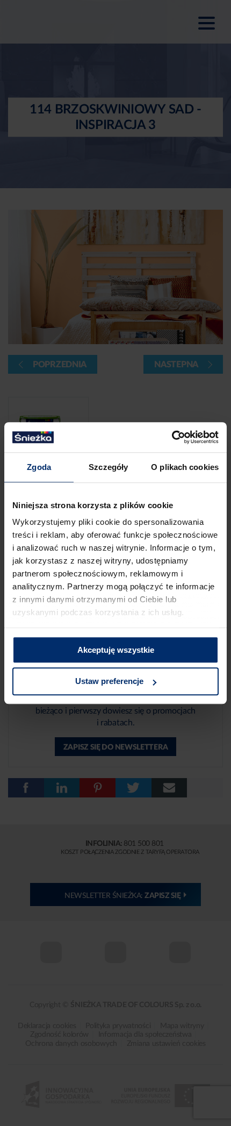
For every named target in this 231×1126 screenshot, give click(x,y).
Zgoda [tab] (39, 467)
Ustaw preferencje (109, 681)
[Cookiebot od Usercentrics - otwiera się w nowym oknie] (172, 437)
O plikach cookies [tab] (185, 467)
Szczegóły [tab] (108, 467)
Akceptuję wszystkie (115, 649)
